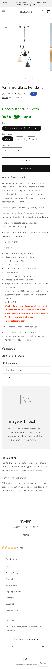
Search (9, 566)
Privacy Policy (12, 579)
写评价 (26, 534)
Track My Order (12, 610)
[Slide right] (32, 78)
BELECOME (22, 664)
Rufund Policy (12, 573)
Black (31, 139)
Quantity (5, 145)
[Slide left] (20, 78)
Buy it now (26, 168)
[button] (3, 12)
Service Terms (12, 585)
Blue (19, 139)
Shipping (5, 97)
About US (10, 604)
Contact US (11, 597)
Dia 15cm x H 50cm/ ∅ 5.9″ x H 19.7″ (21, 128)
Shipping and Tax (13, 591)
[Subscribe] (43, 646)
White (7, 139)
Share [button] (7, 377)
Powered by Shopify (31, 664)
